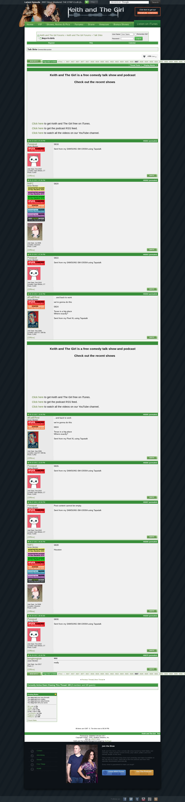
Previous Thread (87, 679)
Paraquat (32, 144)
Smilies (30, 708)
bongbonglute (34, 658)
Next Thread (99, 679)
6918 (92, 62)
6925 (126, 62)
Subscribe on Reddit (149, 799)
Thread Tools (135, 65)
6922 (112, 62)
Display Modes (149, 65)
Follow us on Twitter (131, 799)
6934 (171, 62)
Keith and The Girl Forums (52, 35)
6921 (107, 62)
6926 (131, 62)
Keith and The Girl (149, 733)
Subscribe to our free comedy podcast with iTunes (114, 773)
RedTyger (108, 741)
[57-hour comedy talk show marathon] (36, 212)
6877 (82, 62)
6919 (97, 62)
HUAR (39, 768)
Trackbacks (32, 713)
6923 (117, 62)
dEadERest (33, 297)
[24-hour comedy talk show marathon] (36, 151)
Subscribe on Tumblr (137, 799)
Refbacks (31, 717)
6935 (176, 62)
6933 (166, 62)
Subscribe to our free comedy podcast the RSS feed (142, 773)
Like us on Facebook (124, 799)
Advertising (41, 755)
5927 (68, 62)
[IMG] (30, 710)
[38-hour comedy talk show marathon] (36, 216)
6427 (72, 62)
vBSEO (93, 739)
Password (115, 38)
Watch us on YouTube (143, 799)
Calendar (132, 43)
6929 (146, 62)
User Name (116, 34)
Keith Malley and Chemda (41, 14)
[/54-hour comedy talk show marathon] (36, 221)
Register (51, 43)
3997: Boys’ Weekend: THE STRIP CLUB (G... (62, 2)
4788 (151, 56)
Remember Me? (142, 34)
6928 (141, 62)
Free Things (41, 764)
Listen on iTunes (147, 24)
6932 (161, 62)
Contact (39, 750)
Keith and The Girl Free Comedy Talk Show (96, 12)
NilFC (30, 183)
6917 (87, 62)
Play (91, 2)
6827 (77, 62)
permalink (153, 141)
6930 (151, 62)
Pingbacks (31, 715)
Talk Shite (97, 35)
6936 (181, 62)
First (60, 62)
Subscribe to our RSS (156, 799)
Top (158, 733)
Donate (39, 759)
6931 (156, 62)
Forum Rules (32, 720)
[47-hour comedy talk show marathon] (36, 208)
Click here (38, 123)
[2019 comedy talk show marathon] (36, 195)
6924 (122, 62)
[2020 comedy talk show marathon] (36, 190)
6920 (102, 62)
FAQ (91, 43)
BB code (31, 706)
